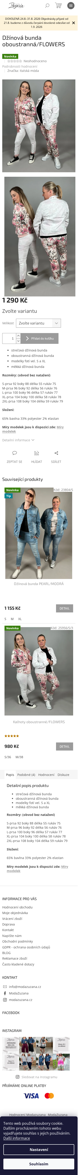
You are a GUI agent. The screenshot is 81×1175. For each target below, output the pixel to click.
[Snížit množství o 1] (18, 341)
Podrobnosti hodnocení (19, 66)
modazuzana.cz (20, 1000)
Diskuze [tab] (63, 775)
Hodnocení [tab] (46, 775)
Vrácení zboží (12, 919)
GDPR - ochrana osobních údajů (26, 947)
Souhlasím (38, 1164)
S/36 (7, 757)
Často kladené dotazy (18, 964)
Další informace (16, 1138)
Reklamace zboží (14, 958)
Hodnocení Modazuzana (27, 1115)
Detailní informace (16, 440)
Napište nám (12, 936)
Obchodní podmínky (17, 941)
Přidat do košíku (42, 338)
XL (20, 619)
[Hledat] (47, 5)
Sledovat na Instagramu (39, 1077)
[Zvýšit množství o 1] (18, 335)
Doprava (8, 924)
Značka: (23, 70)
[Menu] (70, 5)
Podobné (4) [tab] (26, 775)
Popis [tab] (10, 775)
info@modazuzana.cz (25, 987)
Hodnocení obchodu (17, 907)
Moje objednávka (15, 913)
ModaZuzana (19, 993)
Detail (65, 608)
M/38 (19, 757)
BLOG (6, 953)
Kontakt (8, 930)
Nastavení (39, 1149)
